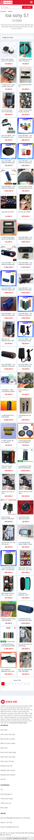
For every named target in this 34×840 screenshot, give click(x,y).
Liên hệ (3, 779)
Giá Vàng (31, 833)
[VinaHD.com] (8, 2)
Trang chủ (3, 11)
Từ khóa (10, 11)
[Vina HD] (9, 701)
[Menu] (31, 2)
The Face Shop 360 (21, 833)
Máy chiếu (4, 808)
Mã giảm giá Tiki (6, 766)
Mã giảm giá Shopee (7, 775)
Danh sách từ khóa (7, 761)
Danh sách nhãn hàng (8, 752)
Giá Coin (8, 835)
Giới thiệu (3, 730)
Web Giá (2, 835)
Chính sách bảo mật (7, 734)
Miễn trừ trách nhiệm (7, 743)
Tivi (1, 790)
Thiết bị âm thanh (6, 799)
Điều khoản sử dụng (7, 739)
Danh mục (4, 748)
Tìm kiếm (27, 7)
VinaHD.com (17, 838)
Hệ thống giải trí (6, 794)
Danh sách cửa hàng (7, 757)
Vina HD (24, 838)
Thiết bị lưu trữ (5, 803)
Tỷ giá (12, 833)
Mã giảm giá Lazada (7, 770)
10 (3, 687)
